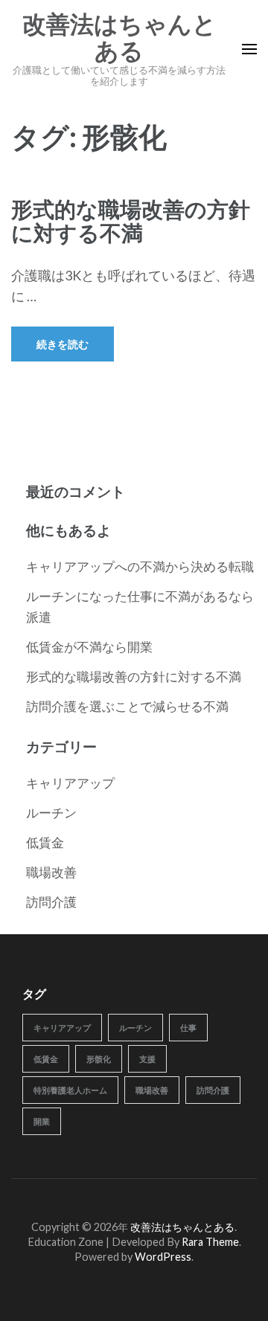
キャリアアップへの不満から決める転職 (140, 566)
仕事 (188, 1027)
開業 (42, 1121)
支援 (147, 1059)
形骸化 (98, 1059)
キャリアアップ (70, 783)
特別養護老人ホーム (70, 1090)
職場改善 (51, 872)
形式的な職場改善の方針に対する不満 (130, 220)
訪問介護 (51, 902)
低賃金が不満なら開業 (89, 647)
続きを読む (62, 344)
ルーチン (51, 812)
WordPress (163, 1256)
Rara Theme (210, 1241)
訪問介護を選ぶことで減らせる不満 (127, 706)
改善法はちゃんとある (119, 37)
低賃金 (45, 842)
